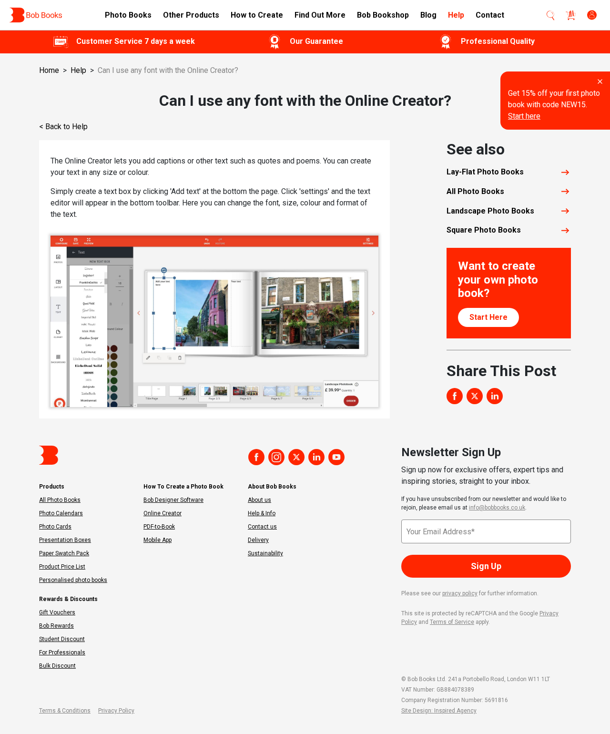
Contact (490, 15)
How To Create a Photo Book (183, 486)
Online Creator (162, 513)
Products (51, 486)
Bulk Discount (57, 666)
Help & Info (261, 513)
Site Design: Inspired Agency (439, 710)
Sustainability (265, 553)
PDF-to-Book (159, 526)
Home (49, 70)
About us (259, 500)
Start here (524, 116)
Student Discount (62, 639)
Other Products (191, 15)
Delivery (258, 540)
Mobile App (157, 540)
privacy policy (460, 593)
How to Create (257, 15)
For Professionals (62, 652)
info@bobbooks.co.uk (497, 507)
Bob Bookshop (383, 15)
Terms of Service (452, 622)
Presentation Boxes (65, 540)
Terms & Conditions (65, 710)
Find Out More (320, 15)
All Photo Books (60, 500)
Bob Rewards (56, 625)
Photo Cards (55, 526)
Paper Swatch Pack (64, 553)
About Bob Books (272, 486)
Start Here (488, 317)
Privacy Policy (116, 710)
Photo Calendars (61, 513)
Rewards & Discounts (68, 599)
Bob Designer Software (173, 500)
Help (456, 15)
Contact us (262, 526)
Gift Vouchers (57, 612)
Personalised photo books (73, 580)
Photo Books (128, 15)
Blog (428, 15)
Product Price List (62, 566)
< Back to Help (63, 126)
